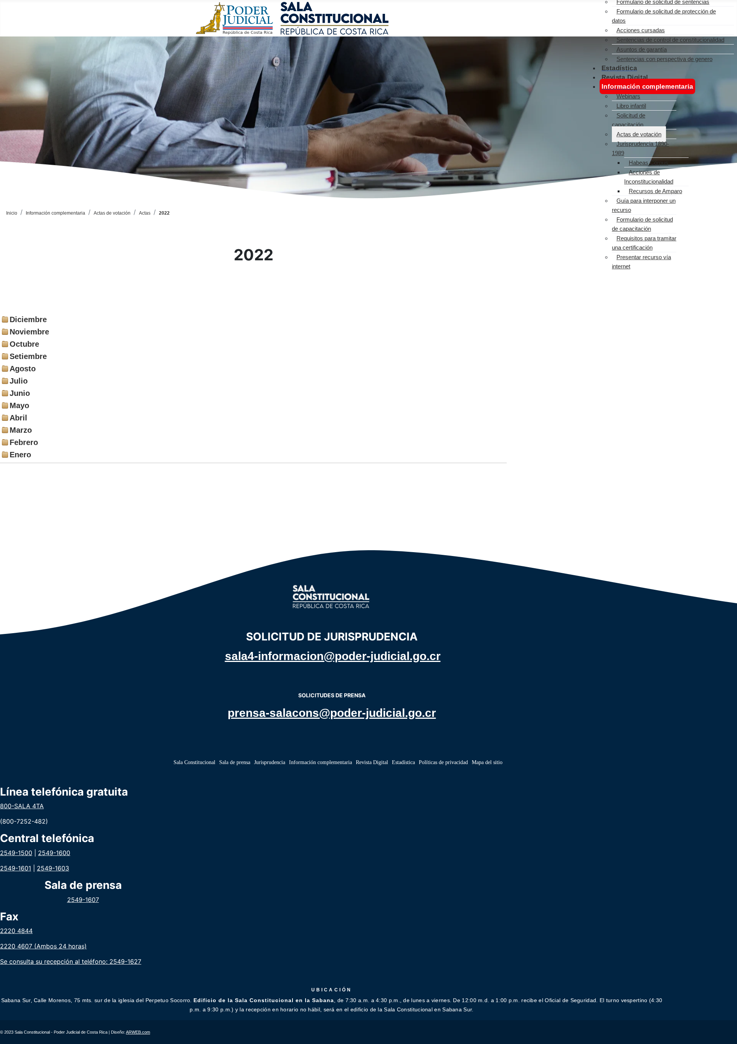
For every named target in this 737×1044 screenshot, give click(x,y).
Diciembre (28, 319)
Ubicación (331, 990)
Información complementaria (320, 762)
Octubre (24, 344)
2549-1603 (53, 868)
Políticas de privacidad (443, 762)
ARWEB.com (138, 1032)
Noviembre (29, 332)
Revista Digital (372, 762)
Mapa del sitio (487, 762)
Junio (20, 393)
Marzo (21, 430)
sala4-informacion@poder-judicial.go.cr (333, 656)
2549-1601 (15, 868)
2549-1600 (54, 853)
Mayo (19, 405)
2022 (253, 255)
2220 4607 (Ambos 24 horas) (43, 946)
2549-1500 (16, 853)
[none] (673, 15)
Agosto (23, 368)
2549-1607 (83, 899)
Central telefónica (47, 838)
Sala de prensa (234, 762)
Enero (20, 454)
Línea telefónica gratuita (64, 792)
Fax (9, 916)
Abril (18, 418)
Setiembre (28, 356)
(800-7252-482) (24, 821)
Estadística (403, 762)
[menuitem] (664, 15)
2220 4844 (16, 931)
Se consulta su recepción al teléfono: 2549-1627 (70, 961)
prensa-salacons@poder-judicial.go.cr (332, 712)
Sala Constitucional (194, 762)
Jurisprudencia (269, 762)
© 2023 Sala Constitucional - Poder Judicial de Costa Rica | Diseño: (75, 1032)
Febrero (24, 442)
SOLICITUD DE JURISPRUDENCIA (332, 636)
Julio (19, 381)
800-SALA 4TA (22, 806)
